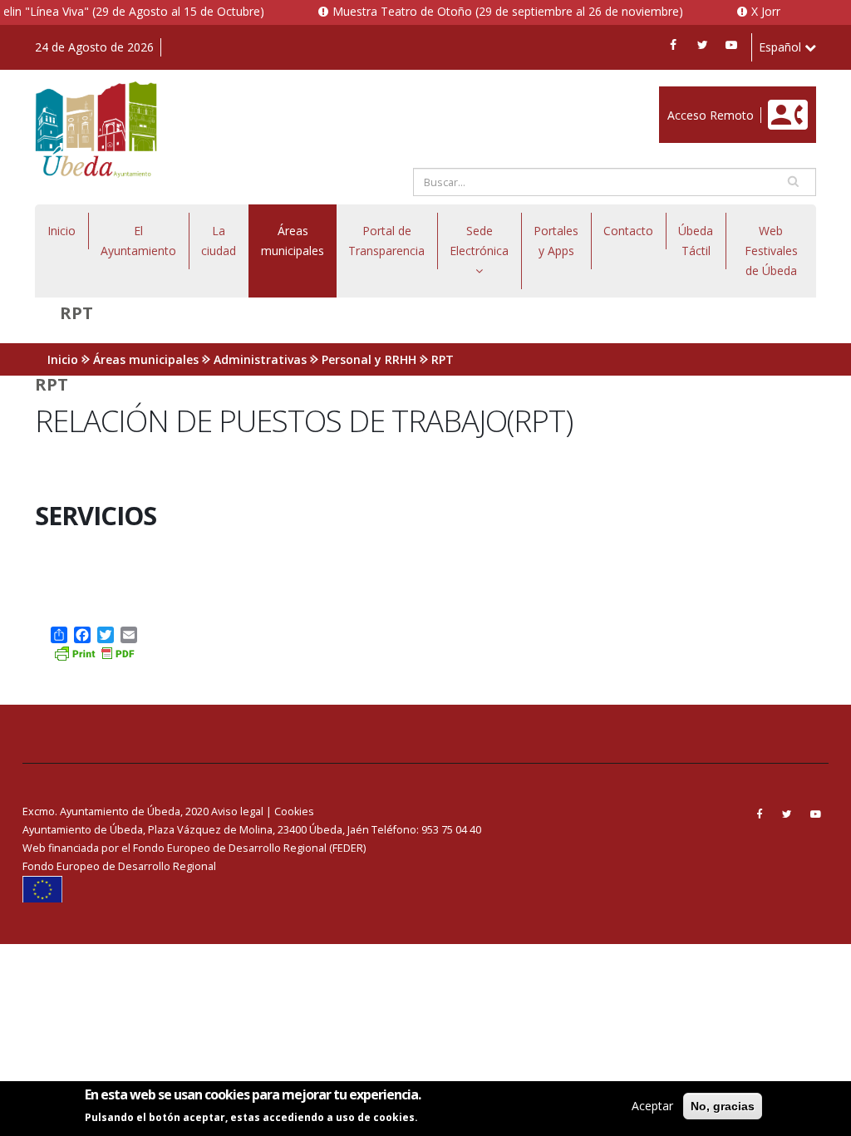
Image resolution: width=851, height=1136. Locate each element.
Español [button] (781, 47)
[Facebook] (673, 44)
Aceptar (652, 1106)
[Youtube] (731, 44)
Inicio (61, 231)
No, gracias (723, 1106)
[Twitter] (702, 44)
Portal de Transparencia (386, 240)
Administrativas (260, 359)
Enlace (676, 95)
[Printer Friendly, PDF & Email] (93, 652)
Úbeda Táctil (695, 240)
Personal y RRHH (369, 359)
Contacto (628, 231)
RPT (442, 359)
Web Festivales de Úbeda (771, 250)
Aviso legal (237, 811)
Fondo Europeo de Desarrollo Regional (119, 866)
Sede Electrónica (479, 240)
